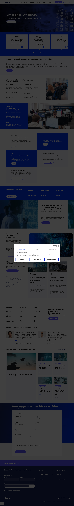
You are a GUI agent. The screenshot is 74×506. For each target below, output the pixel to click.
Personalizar (22, 259)
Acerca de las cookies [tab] (52, 249)
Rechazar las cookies (37, 259)
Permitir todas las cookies (51, 259)
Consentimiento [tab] (22, 249)
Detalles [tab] (37, 249)
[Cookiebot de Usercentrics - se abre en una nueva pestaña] (54, 246)
